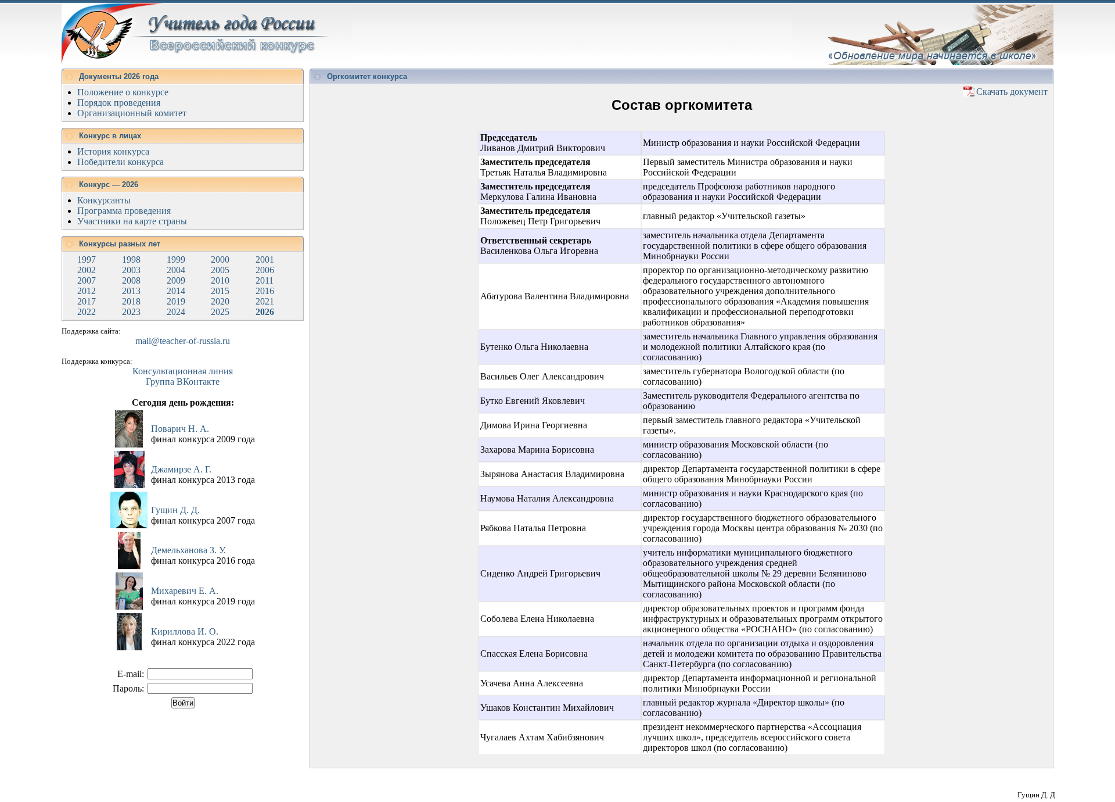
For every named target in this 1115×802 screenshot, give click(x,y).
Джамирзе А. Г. (181, 469)
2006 (265, 270)
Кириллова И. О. (184, 631)
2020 (220, 301)
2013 (131, 291)
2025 (220, 312)
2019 (176, 301)
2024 (176, 312)
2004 (176, 270)
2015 (220, 291)
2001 (265, 259)
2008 (131, 280)
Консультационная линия (182, 371)
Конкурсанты (104, 200)
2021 (265, 301)
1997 (86, 259)
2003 (131, 270)
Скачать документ (1012, 91)
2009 (176, 280)
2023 (131, 312)
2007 (86, 280)
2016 (265, 291)
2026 (265, 312)
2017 (86, 301)
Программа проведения (124, 211)
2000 (220, 259)
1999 (176, 259)
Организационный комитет (131, 113)
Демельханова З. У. (188, 550)
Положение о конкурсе (122, 92)
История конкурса (113, 151)
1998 (131, 259)
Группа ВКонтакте (183, 381)
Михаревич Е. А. (184, 591)
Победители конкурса (120, 162)
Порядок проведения (118, 103)
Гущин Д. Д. (175, 510)
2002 (86, 270)
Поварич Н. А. (180, 429)
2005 (220, 270)
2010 (220, 280)
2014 (176, 291)
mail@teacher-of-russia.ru (182, 341)
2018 (131, 301)
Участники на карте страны (132, 221)
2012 (86, 291)
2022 (86, 312)
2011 (265, 280)
